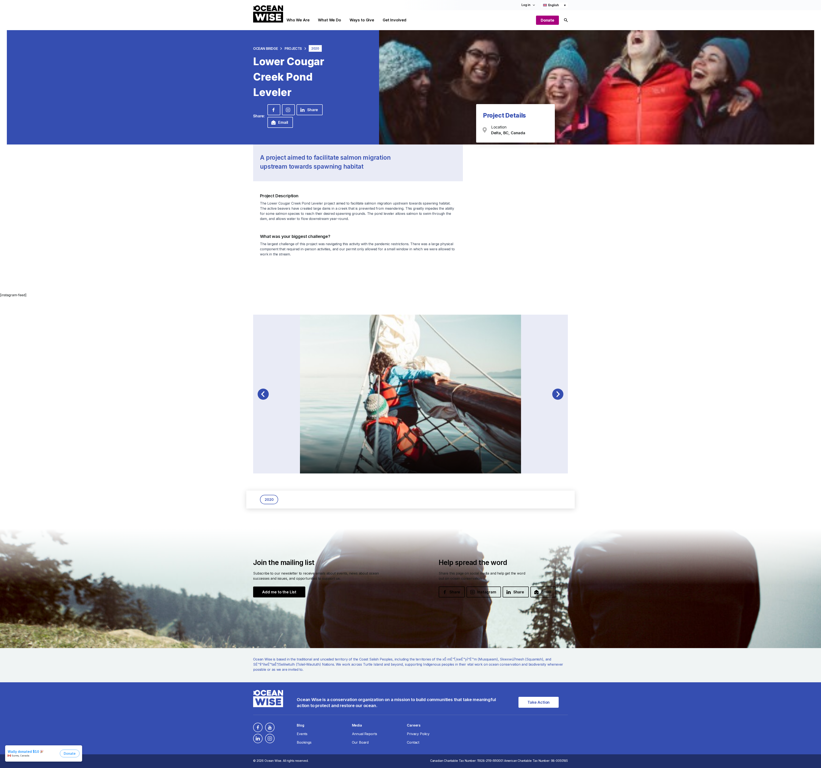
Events (302, 734)
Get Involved (394, 20)
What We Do (329, 20)
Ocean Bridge (265, 48)
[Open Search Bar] (566, 20)
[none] (554, 5)
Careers (414, 725)
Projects (293, 48)
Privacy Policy (418, 734)
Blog (300, 725)
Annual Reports (364, 734)
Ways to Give (362, 20)
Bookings (304, 742)
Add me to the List (279, 592)
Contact (413, 742)
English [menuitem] (553, 5)
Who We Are (297, 20)
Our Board (360, 742)
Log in (525, 5)
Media (357, 725)
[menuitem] (554, 5)
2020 (269, 499)
